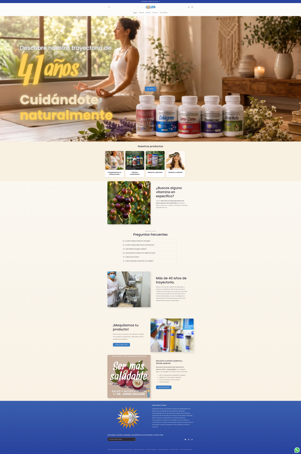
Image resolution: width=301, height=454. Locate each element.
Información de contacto (186, 449)
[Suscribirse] (134, 439)
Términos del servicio (163, 449)
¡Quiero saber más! (121, 344)
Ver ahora (150, 89)
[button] (109, 7)
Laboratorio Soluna (116, 449)
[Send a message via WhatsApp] (297, 450)
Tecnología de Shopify (126, 449)
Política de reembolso (151, 449)
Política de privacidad (139, 449)
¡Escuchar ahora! (163, 387)
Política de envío (174, 449)
